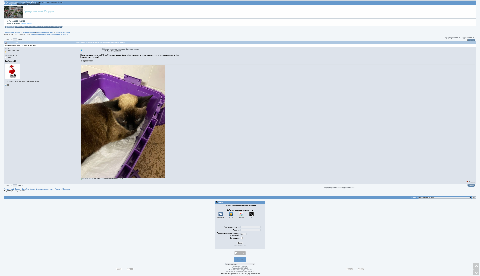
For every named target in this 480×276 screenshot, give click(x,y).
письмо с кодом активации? (28, 4)
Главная (10, 27)
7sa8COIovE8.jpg (88, 178)
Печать (472, 40)
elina (23, 34)
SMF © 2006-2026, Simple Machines (240, 270)
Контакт (240, 259)
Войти (49, 27)
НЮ (19, 34)
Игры (36, 27)
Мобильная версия (240, 266)
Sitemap (251, 272)
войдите (39, 2)
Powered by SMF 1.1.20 (240, 268)
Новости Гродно (21, 27)
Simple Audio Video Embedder (236, 272)
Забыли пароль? (240, 246)
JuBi (15, 34)
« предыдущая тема (452, 38)
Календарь (42, 27)
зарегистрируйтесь (54, 2)
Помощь (30, 27)
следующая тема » (467, 38)
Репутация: (9, 55)
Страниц (7, 39)
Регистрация (57, 27)
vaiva (7, 49)
